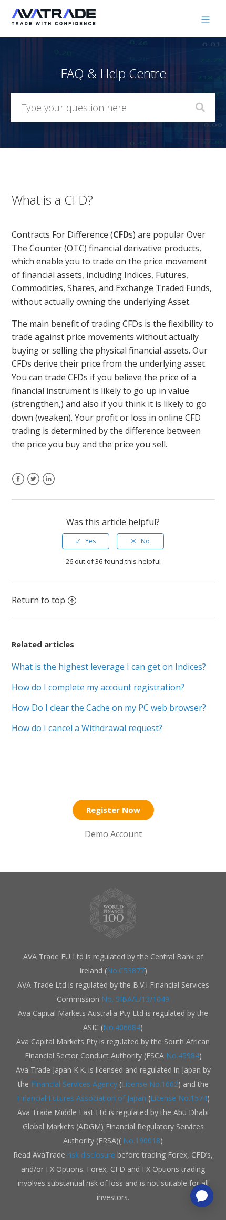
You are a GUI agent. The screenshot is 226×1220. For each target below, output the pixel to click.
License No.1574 (178, 1098)
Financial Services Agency (74, 1084)
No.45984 (182, 1056)
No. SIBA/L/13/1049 (135, 999)
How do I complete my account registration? (98, 687)
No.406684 (121, 1027)
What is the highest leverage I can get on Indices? (109, 666)
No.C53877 (126, 971)
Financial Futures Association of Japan (81, 1098)
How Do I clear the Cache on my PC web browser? (109, 707)
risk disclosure (92, 1155)
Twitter (33, 485)
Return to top (38, 600)
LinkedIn (48, 485)
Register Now (113, 810)
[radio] (85, 541)
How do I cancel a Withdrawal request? (87, 728)
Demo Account (113, 834)
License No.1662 (149, 1084)
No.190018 (140, 1141)
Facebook (18, 485)
